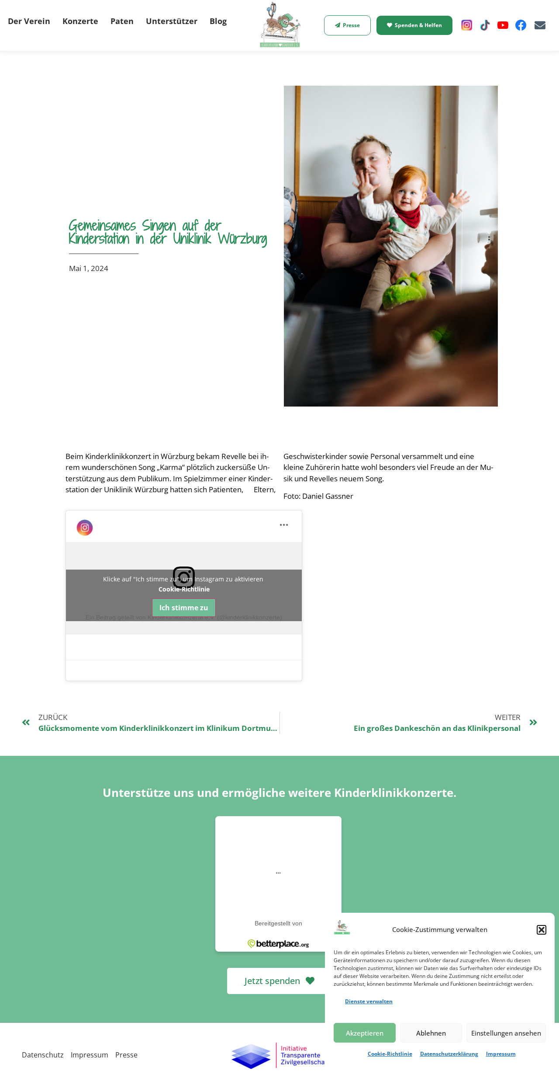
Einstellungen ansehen (506, 1033)
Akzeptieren (364, 1033)
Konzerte (80, 21)
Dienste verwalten (369, 1001)
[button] (541, 929)
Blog (218, 21)
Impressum (501, 1053)
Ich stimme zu (183, 607)
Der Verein (29, 21)
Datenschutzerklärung (449, 1053)
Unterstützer (171, 21)
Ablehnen (431, 1033)
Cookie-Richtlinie (390, 1053)
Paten (122, 21)
